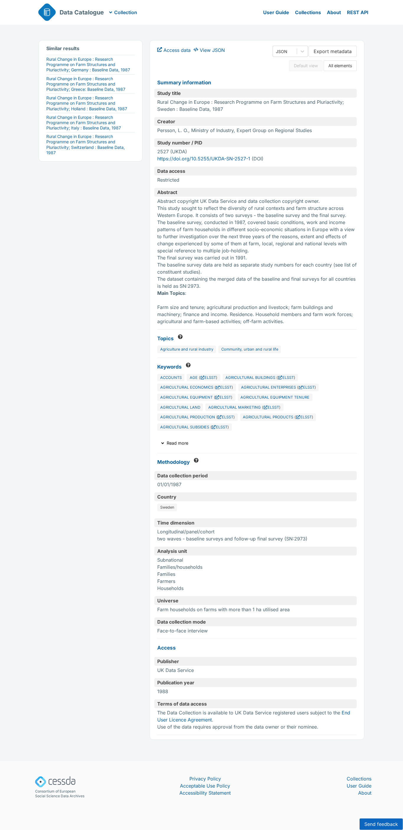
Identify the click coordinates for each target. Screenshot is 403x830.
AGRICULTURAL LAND (180, 407)
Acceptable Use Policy (205, 786)
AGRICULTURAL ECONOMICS (186, 387)
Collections (308, 12)
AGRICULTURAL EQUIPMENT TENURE (274, 397)
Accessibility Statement (205, 793)
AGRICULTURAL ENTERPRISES (268, 387)
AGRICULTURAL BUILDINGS (250, 377)
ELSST (210, 377)
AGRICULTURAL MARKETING (234, 407)
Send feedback (381, 824)
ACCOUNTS (171, 377)
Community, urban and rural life (249, 349)
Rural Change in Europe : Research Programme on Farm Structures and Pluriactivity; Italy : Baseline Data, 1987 (83, 122)
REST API (357, 12)
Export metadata (333, 51)
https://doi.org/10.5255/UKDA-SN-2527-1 (203, 159)
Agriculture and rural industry (186, 349)
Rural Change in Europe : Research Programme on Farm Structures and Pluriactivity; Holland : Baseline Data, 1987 (86, 103)
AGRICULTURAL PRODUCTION (187, 417)
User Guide (276, 12)
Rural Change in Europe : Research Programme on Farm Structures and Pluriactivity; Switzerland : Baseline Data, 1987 (85, 144)
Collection (125, 12)
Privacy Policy (205, 779)
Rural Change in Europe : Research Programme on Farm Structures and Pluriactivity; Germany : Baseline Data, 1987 (88, 64)
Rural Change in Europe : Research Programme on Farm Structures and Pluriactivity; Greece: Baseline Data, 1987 (85, 84)
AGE (194, 377)
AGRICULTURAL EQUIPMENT (186, 397)
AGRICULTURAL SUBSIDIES (184, 427)
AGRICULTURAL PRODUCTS (268, 417)
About (334, 12)
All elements (340, 65)
